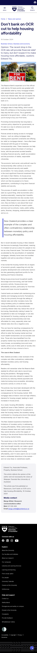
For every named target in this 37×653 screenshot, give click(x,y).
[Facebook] (3, 540)
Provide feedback (7, 618)
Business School (7, 44)
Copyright (13, 635)
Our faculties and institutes (10, 554)
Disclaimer (4, 637)
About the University (8, 550)
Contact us (5, 598)
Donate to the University (9, 610)
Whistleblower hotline (8, 622)
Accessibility (5, 635)
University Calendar (8, 581)
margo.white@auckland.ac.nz (18, 509)
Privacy (20, 635)
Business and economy (21, 44)
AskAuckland (6, 602)
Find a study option (7, 573)
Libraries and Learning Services (11, 566)
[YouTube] (16, 540)
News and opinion (14, 19)
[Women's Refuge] (4, 631)
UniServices (5, 589)
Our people (5, 577)
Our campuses (6, 562)
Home (3, 19)
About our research (8, 558)
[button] (35, 2)
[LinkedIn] (7, 540)
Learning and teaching (8, 570)
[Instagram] (12, 540)
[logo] (18, 8)
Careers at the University (9, 585)
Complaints (5, 614)
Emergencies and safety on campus (13, 606)
